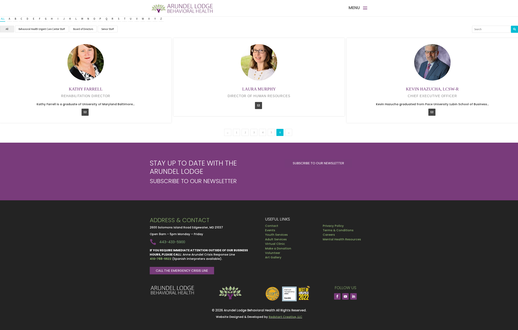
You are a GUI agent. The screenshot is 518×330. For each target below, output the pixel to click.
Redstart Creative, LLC (285, 317)
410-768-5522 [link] (160, 259)
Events (270, 230)
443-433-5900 (172, 241)
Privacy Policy (333, 226)
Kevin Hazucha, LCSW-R (432, 89)
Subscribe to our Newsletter (318, 163)
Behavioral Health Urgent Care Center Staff (42, 29)
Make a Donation (278, 248)
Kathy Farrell (86, 89)
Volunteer (272, 253)
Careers (329, 235)
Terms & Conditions (338, 230)
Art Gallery (273, 257)
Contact (271, 226)
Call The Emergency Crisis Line (182, 270)
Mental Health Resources (342, 239)
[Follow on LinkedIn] (353, 296)
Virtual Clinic (275, 244)
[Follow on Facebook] (337, 296)
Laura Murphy (259, 89)
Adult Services (276, 239)
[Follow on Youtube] (345, 296)
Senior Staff (107, 29)
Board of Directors (83, 29)
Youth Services (276, 235)
